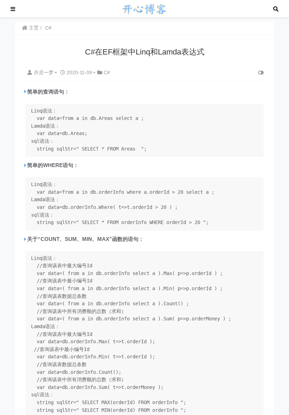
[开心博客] (144, 8)
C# (48, 28)
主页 (33, 28)
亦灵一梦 (44, 72)
